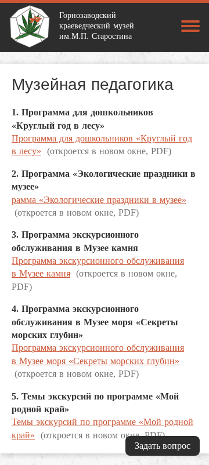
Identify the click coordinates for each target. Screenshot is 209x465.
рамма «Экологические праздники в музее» (99, 200)
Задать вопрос (162, 446)
